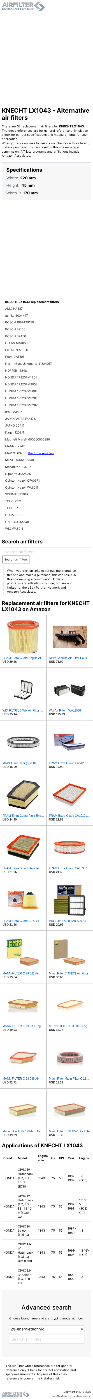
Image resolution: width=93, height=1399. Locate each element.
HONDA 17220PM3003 (21, 384)
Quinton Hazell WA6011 (21, 487)
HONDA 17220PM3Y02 (21, 405)
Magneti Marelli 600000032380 (27, 439)
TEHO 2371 (13, 501)
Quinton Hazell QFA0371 (22, 480)
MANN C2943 (15, 446)
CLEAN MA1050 (16, 343)
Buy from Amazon (41, 453)
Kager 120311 (14, 432)
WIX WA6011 (14, 528)
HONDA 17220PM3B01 (21, 391)
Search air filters (16, 559)
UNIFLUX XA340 (17, 522)
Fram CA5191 (14, 356)
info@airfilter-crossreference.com (72, 1396)
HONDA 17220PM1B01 (21, 377)
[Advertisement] (46, 59)
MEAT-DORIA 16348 (19, 460)
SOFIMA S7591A (16, 494)
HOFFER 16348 (16, 370)
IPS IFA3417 (13, 412)
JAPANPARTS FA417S (20, 418)
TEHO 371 (12, 508)
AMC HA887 (14, 308)
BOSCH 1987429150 (19, 322)
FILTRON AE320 (16, 350)
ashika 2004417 (16, 315)
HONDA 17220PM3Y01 (21, 398)
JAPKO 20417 (15, 425)
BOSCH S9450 (15, 336)
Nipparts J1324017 (18, 474)
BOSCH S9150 (15, 329)
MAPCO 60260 (16, 453)
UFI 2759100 (14, 515)
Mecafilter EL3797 (18, 467)
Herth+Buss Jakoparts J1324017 (28, 363)
